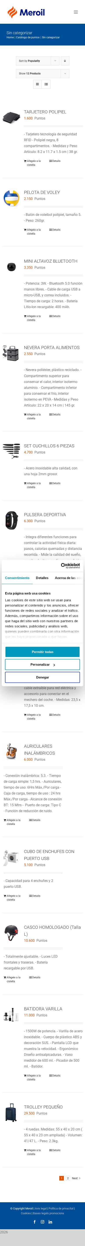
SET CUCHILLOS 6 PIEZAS (49, 445)
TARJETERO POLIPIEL (45, 111)
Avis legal (41, 1208)
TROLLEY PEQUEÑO (43, 1107)
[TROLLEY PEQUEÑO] (11, 1112)
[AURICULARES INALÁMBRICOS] (11, 752)
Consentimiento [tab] (17, 578)
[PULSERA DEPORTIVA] (11, 520)
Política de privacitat (61, 1208)
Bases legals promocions (48, 1213)
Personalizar (40, 664)
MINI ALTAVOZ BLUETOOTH (50, 261)
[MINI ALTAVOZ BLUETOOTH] (11, 267)
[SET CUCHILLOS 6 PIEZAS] (11, 451)
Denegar (42, 677)
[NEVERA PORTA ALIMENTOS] (11, 353)
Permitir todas (42, 652)
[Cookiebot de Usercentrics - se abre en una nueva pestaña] (61, 566)
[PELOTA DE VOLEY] (11, 198)
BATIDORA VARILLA (43, 1008)
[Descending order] (65, 60)
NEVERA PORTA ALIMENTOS (52, 347)
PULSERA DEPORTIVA (45, 514)
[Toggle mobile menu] (76, 12)
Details (56, 161)
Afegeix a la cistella (34, 163)
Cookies (26, 1213)
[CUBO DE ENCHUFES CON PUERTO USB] (11, 857)
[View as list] (46, 84)
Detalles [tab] (42, 578)
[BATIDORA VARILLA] (11, 1014)
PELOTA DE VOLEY (42, 192)
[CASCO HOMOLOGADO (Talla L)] (11, 933)
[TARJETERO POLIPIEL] (11, 117)
